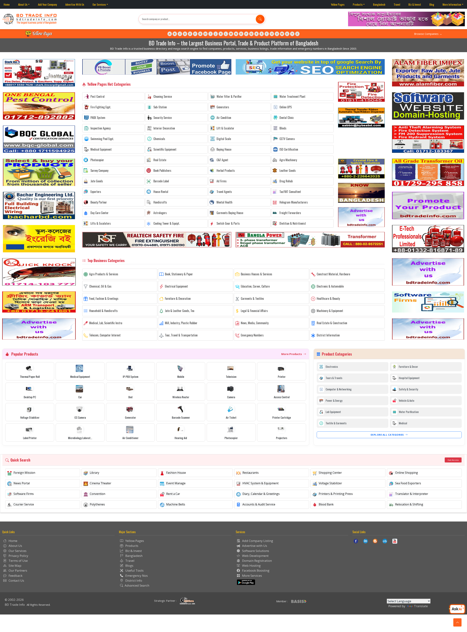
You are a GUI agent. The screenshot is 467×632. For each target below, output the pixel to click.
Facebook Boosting (255, 570)
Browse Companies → (428, 34)
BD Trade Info (15, 604)
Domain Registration (256, 561)
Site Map (14, 565)
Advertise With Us (74, 4)
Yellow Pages (337, 4)
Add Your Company (47, 4)
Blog (431, 4)
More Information (452, 4)
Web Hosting (251, 565)
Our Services (99, 4)
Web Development (255, 556)
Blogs (129, 565)
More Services (251, 575)
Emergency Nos (136, 575)
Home (7, 4)
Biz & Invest (414, 4)
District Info (133, 580)
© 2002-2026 (14, 600)
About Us (22, 4)
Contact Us (16, 580)
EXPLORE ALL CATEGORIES (388, 434)
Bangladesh (379, 4)
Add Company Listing (257, 541)
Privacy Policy (18, 556)
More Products (292, 354)
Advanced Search (137, 585)
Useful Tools (134, 570)
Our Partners (17, 570)
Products (357, 4)
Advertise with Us (254, 546)
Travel (397, 4)
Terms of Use (18, 561)
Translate (421, 606)
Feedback (15, 575)
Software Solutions (255, 551)
